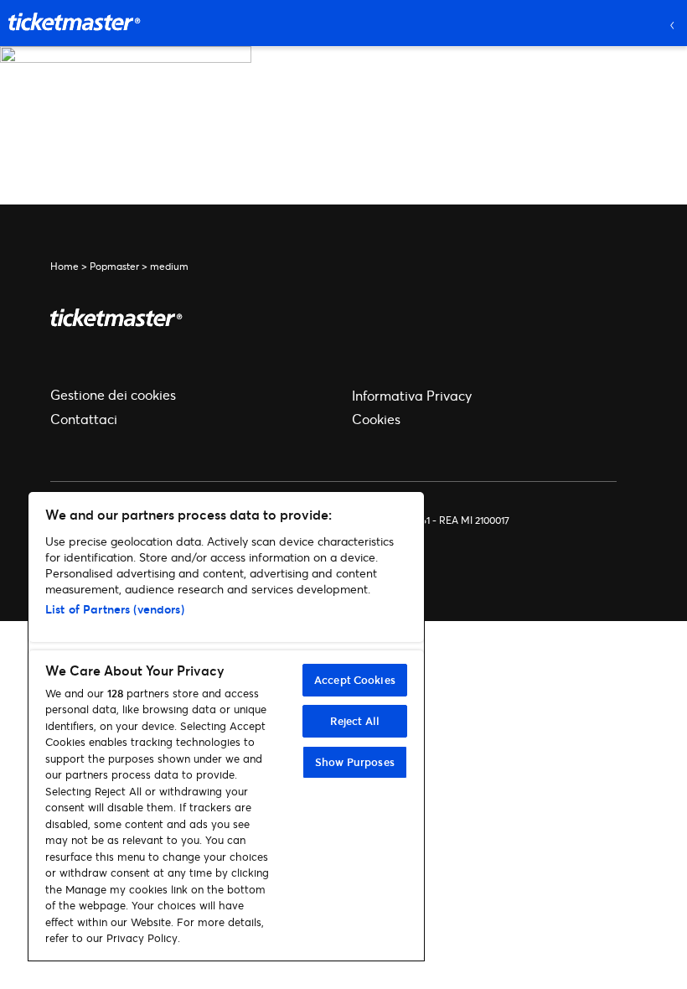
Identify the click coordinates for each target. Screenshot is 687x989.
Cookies (376, 418)
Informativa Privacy (412, 395)
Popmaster (114, 266)
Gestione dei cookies (113, 394)
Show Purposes (355, 761)
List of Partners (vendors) (114, 609)
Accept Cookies (354, 679)
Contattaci (83, 418)
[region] (226, 726)
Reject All (355, 720)
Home (64, 266)
